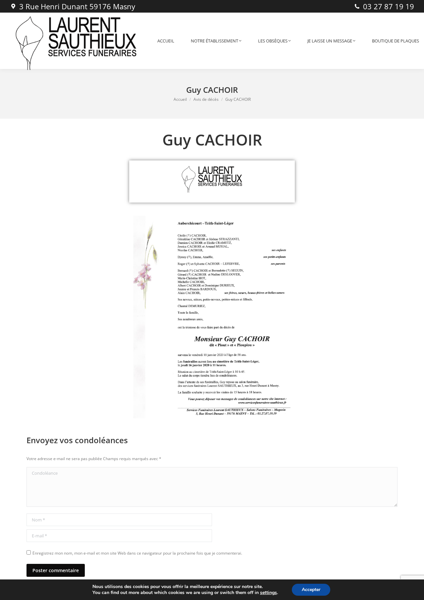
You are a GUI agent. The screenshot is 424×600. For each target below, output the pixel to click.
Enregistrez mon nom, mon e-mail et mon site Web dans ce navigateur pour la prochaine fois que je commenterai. (137, 553)
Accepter (311, 589)
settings (268, 593)
